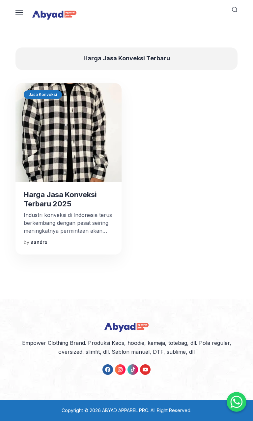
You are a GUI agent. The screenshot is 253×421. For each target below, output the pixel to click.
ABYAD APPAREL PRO (125, 410)
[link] (107, 369)
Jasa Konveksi (43, 94)
